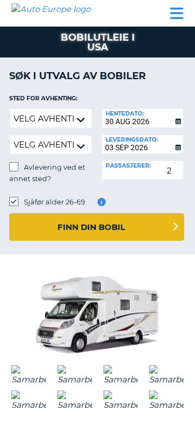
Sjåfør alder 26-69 (54, 201)
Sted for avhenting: (43, 98)
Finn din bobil (91, 227)
